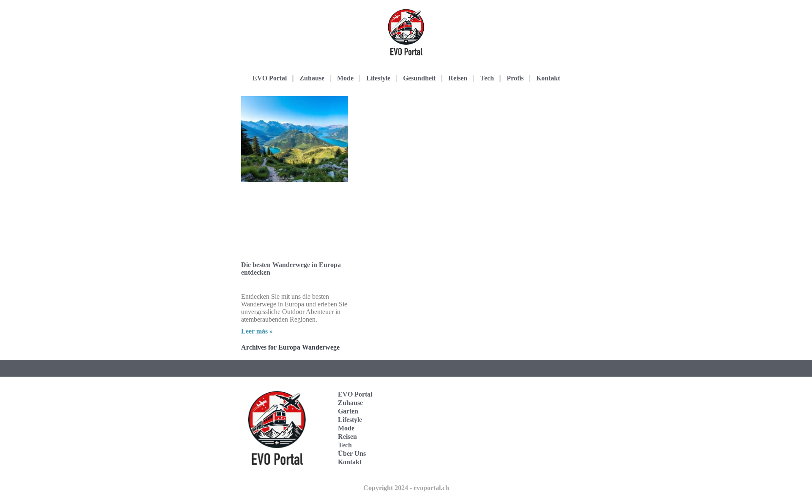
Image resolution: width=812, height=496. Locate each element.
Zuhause (311, 78)
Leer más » (257, 331)
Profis (515, 78)
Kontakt (548, 78)
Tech (487, 78)
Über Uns (352, 453)
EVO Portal (269, 78)
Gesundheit (419, 78)
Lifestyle (378, 78)
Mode (345, 78)
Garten (348, 411)
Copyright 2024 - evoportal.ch (406, 487)
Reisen (457, 78)
